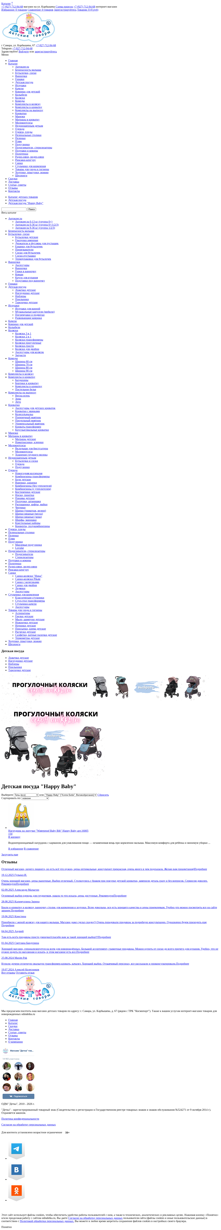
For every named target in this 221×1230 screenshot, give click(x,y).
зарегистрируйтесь (46, 51)
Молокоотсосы (24, 122)
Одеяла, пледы (23, 132)
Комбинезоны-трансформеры (32, 476)
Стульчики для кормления (30, 166)
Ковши (19, 274)
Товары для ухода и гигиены (32, 169)
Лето (18, 401)
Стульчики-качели (26, 603)
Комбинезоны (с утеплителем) (33, 488)
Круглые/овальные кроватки (32, 429)
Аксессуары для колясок (29, 352)
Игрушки (20, 85)
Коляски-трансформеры (29, 339)
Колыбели (21, 94)
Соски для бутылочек (27, 252)
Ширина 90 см (23, 370)
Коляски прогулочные (28, 342)
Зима (18, 398)
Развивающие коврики (28, 317)
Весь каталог (9, 212)
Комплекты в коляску (28, 104)
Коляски (20, 97)
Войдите (24, 51)
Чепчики (20, 507)
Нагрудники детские (27, 293)
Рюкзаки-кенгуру (25, 159)
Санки (19, 163)
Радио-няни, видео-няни (29, 156)
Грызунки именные (26, 240)
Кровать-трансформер (28, 426)
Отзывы (13, 187)
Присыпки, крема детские (30, 628)
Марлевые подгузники (28, 544)
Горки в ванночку (25, 271)
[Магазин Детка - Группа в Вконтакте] (16, 1179)
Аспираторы (22, 613)
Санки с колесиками (27, 582)
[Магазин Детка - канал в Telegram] (16, 1158)
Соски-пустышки (25, 255)
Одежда (19, 128)
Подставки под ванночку (30, 280)
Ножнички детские (26, 622)
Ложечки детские (25, 290)
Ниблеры (20, 296)
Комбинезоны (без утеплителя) (33, 485)
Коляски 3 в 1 (23, 333)
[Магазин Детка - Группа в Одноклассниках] (16, 1200)
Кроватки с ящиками (27, 411)
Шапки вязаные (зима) (28, 516)
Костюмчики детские (27, 492)
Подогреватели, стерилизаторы (33, 147)
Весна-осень (22, 395)
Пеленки (20, 138)
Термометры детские (27, 638)
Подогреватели (24, 554)
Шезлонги (21, 175)
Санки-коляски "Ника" (28, 575)
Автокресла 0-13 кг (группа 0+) (33, 221)
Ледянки (20, 588)
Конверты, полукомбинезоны (32, 526)
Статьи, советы (17, 184)
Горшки (19, 79)
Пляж (18, 141)
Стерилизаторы (24, 557)
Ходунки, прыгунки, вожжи (32, 172)
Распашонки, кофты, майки (31, 504)
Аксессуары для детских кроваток (35, 408)
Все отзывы (8, 972)
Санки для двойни (26, 585)
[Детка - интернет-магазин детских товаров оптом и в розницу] (28, 42)
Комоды (20, 100)
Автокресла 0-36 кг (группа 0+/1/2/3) (37, 224)
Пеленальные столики (28, 135)
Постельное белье (25, 389)
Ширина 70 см (23, 364)
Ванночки (21, 76)
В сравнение (31, 848)
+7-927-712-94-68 (46, 45)
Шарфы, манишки (26, 519)
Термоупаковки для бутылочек (33, 258)
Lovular (19, 547)
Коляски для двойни (27, 349)
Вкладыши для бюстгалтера (31, 448)
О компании (15, 1041)
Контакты (14, 191)
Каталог (6, 3)
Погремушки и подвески (30, 314)
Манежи (20, 116)
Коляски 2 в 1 (23, 336)
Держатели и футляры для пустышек (37, 243)
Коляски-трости (24, 345)
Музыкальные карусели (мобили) (35, 311)
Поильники (22, 299)
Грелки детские (24, 616)
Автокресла (22, 66)
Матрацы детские (25, 439)
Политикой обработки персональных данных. (47, 1221)
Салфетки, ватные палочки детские (36, 634)
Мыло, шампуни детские (30, 619)
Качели (19, 88)
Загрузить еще (9, 854)
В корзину (14, 836)
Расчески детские (25, 631)
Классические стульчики (29, 597)
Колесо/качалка (24, 414)
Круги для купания (26, 277)
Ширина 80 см (23, 367)
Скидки (12, 178)
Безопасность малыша (28, 69)
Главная (13, 60)
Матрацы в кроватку (27, 119)
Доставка (13, 181)
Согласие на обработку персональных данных (28, 1124)
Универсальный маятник (30, 423)
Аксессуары (22, 265)
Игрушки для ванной (27, 308)
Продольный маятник (28, 420)
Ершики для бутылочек (29, 246)
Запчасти (20, 355)
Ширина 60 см (23, 361)
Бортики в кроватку (27, 383)
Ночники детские (25, 625)
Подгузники (22, 144)
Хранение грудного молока (31, 454)
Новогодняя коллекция (28, 473)
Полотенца (21, 153)
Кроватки (21, 113)
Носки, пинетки (24, 495)
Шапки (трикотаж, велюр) (30, 510)
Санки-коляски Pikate (27, 579)
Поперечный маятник (28, 417)
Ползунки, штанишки (28, 501)
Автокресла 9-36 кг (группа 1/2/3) (35, 227)
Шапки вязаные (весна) (29, 513)
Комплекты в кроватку (28, 107)
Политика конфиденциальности (20, 1118)
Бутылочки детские (26, 237)
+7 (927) (12, 6)
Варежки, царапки (26, 482)
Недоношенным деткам (29, 125)
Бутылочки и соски (26, 460)
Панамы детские (25, 498)
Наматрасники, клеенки (29, 442)
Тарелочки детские (26, 302)
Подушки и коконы (26, 150)
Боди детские (23, 479)
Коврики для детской (27, 91)
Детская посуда (24, 82)
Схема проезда (64, 6)
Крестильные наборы (27, 523)
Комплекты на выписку (29, 110)
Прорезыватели (24, 249)
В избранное (15, 848)
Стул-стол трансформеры (30, 600)
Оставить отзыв (25, 972)
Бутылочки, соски (25, 72)
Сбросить (103, 794)
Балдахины (21, 380)
